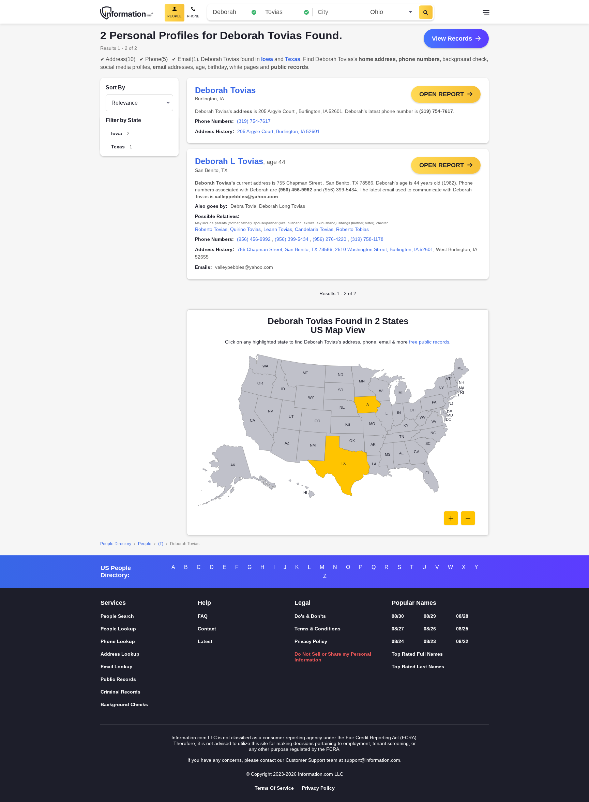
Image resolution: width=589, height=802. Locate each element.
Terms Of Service (274, 788)
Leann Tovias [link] (277, 229)
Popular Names (414, 602)
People (144, 543)
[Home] (127, 13)
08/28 (462, 616)
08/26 (430, 628)
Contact (207, 628)
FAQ (203, 616)
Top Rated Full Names (417, 654)
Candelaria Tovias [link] (314, 229)
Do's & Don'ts (310, 616)
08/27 (398, 628)
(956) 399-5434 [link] (291, 239)
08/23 (430, 641)
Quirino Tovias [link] (245, 229)
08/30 (398, 616)
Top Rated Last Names (418, 666)
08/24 (398, 641)
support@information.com (372, 760)
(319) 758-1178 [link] (366, 239)
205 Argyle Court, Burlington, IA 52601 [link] (278, 131)
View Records (452, 38)
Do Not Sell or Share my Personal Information (332, 656)
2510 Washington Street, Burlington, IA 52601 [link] (384, 249)
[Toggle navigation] (486, 13)
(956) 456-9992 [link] (254, 239)
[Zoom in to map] (451, 518)
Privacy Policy (310, 641)
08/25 (462, 628)
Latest (205, 641)
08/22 (462, 641)
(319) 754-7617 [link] (254, 121)
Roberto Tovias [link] (211, 229)
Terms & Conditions (317, 628)
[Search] (426, 12)
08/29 (430, 616)
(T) (160, 543)
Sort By (115, 87)
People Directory (115, 543)
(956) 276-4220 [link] (329, 239)
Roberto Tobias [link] (352, 229)
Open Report (441, 94)
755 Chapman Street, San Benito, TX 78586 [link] (284, 249)
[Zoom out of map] (468, 518)
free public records (429, 342)
